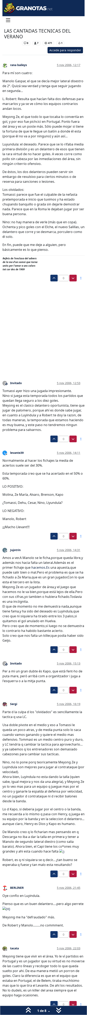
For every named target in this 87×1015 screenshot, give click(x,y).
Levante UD (12, 43)
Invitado (16, 383)
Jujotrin (15, 550)
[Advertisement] (43, 327)
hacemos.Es (40, 567)
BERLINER (17, 888)
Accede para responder (65, 50)
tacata (14, 948)
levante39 (17, 453)
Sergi (13, 704)
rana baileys (18, 65)
